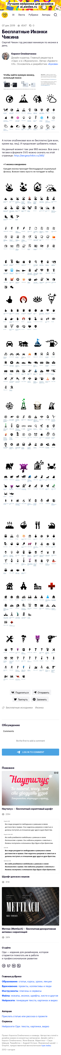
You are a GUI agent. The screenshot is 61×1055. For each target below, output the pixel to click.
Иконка (39, 708)
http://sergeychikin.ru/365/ (29, 156)
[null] (20, 692)
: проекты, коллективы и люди (26, 986)
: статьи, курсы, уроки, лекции (27, 981)
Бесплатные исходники (19, 708)
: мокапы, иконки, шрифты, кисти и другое (30, 996)
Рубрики (33, 15)
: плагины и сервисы (22, 991)
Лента (21, 15)
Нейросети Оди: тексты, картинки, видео (25, 1026)
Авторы (46, 15)
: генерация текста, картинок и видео (30, 1000)
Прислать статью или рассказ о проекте (24, 1016)
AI (13, 15)
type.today (46, 1045)
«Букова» (53, 64)
